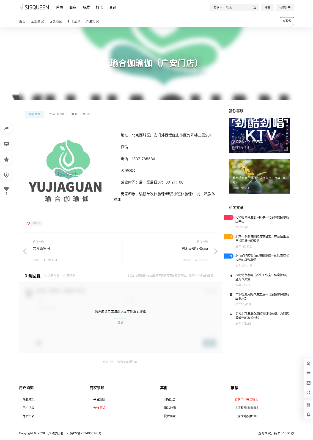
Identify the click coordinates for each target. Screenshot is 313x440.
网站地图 (170, 407)
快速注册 (285, 7)
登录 (267, 7)
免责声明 (29, 416)
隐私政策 (29, 399)
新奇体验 (34, 114)
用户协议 (29, 407)
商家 (73, 7)
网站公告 (170, 399)
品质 (86, 7)
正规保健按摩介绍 (246, 416)
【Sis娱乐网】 (55, 433)
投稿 (288, 21)
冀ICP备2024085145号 (86, 433)
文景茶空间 (41, 248)
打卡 (99, 7)
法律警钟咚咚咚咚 (246, 407)
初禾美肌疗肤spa (194, 248)
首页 (59, 7)
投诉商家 (170, 416)
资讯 (112, 7)
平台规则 (99, 399)
